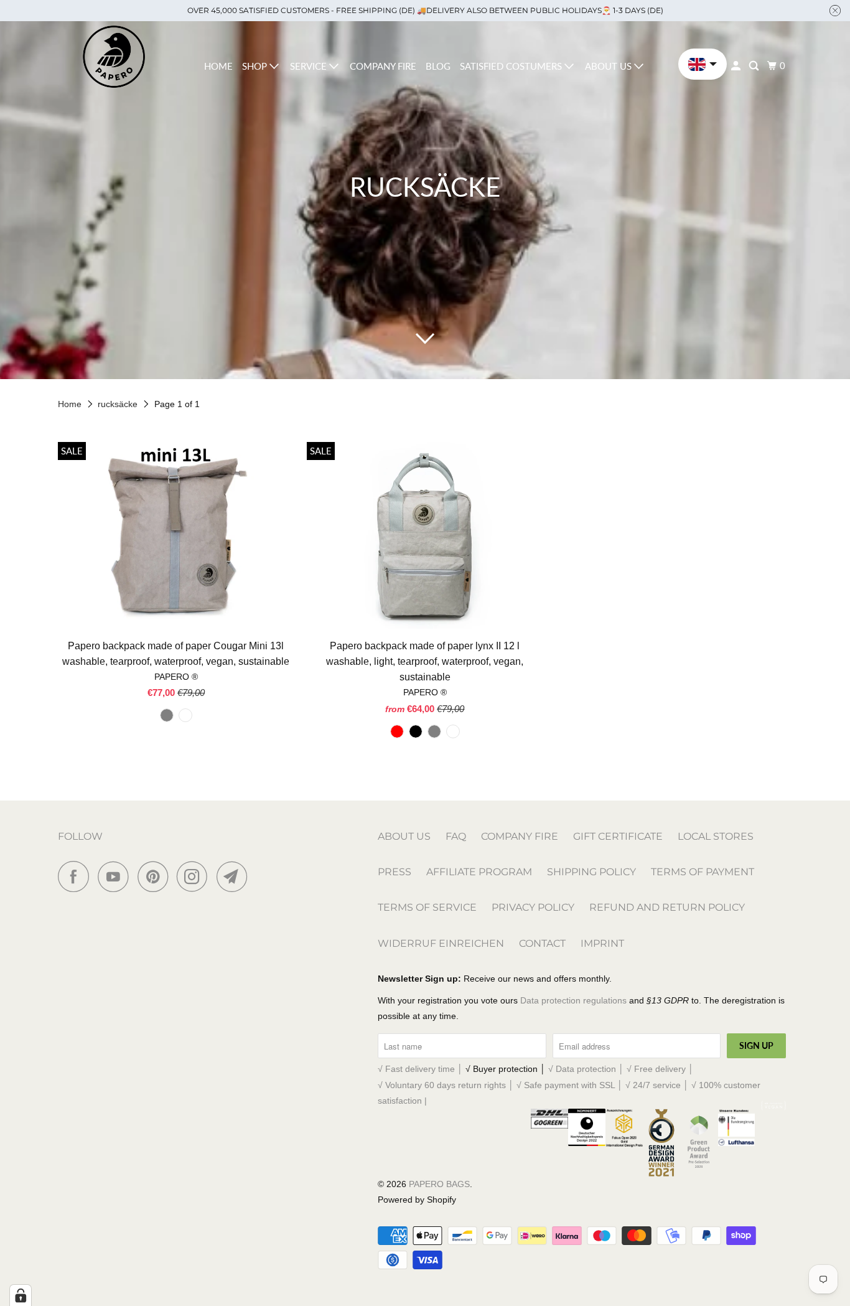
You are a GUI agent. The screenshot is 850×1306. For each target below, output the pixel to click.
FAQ (456, 836)
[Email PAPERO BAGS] (235, 876)
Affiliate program (479, 872)
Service (309, 66)
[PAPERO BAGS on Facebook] (76, 876)
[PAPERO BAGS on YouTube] (116, 876)
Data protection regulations (573, 1000)
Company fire (383, 66)
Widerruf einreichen (441, 943)
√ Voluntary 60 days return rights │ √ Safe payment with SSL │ (501, 1085)
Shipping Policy (591, 872)
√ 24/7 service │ (658, 1085)
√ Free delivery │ (660, 1069)
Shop (255, 66)
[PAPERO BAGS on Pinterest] (156, 876)
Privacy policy (533, 907)
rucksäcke (119, 404)
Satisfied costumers (512, 66)
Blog (438, 66)
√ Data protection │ (587, 1069)
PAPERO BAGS (439, 1184)
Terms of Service (427, 907)
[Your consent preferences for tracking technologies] (20, 1295)
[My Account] (737, 66)
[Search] (755, 66)
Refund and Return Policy (667, 907)
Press (394, 872)
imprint (602, 943)
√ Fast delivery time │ (421, 1069)
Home (218, 66)
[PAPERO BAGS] (114, 57)
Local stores (716, 836)
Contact (542, 943)
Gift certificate (618, 836)
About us (609, 66)
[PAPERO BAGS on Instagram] (195, 876)
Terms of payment (702, 872)
